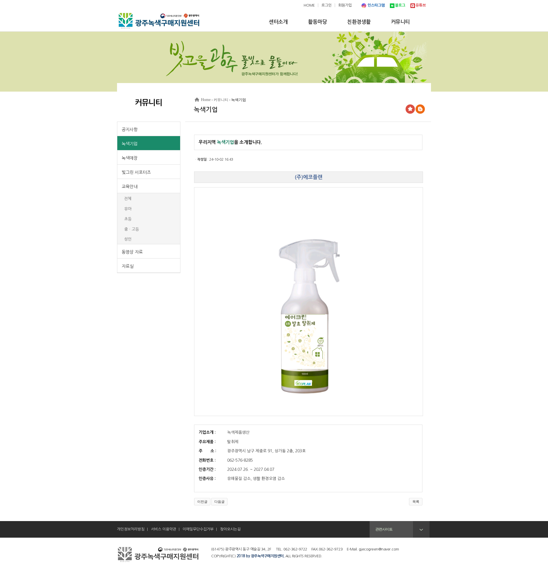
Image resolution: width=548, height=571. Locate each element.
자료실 (128, 266)
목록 (415, 502)
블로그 (400, 5)
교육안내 (130, 186)
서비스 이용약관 (163, 529)
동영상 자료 (132, 252)
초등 (128, 219)
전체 (128, 199)
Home (206, 100)
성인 (128, 239)
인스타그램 (376, 5)
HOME (309, 5)
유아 (128, 209)
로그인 (326, 5)
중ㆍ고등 (131, 229)
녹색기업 (130, 144)
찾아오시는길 (230, 529)
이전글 (202, 502)
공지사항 (130, 129)
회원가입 (345, 5)
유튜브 (421, 5)
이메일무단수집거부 (198, 529)
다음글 (219, 502)
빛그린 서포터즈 (136, 172)
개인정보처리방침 (130, 529)
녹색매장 (130, 158)
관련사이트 (383, 529)
